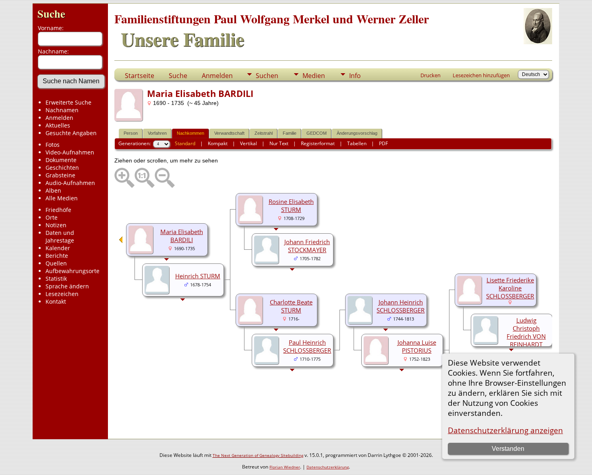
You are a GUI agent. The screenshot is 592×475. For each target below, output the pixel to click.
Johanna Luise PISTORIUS (416, 346)
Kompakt (218, 143)
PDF (383, 143)
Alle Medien (62, 198)
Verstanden (508, 448)
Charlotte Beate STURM (291, 306)
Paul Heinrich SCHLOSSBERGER (307, 346)
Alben (53, 190)
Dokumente (61, 160)
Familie (289, 133)
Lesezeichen (62, 294)
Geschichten (62, 167)
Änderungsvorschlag (357, 133)
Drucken (430, 75)
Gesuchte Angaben (71, 133)
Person (131, 133)
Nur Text (278, 143)
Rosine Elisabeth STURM (291, 205)
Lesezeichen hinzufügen (481, 75)
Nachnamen (62, 110)
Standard (185, 143)
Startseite (139, 75)
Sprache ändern (67, 286)
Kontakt (56, 301)
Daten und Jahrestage (60, 236)
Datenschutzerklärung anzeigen (505, 430)
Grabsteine (60, 175)
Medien (313, 75)
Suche (51, 13)
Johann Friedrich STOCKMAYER (307, 246)
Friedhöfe (58, 210)
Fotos (53, 144)
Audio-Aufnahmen (70, 183)
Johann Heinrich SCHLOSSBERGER (400, 306)
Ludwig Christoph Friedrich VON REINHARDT (526, 332)
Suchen (267, 75)
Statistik (56, 278)
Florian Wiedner (284, 467)
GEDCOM (316, 133)
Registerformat (318, 143)
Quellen (56, 263)
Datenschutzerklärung (327, 467)
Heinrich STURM (197, 276)
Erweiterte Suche (68, 102)
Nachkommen (190, 133)
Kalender (58, 248)
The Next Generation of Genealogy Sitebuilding (258, 455)
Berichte (57, 255)
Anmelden (59, 117)
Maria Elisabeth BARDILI (181, 236)
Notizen (56, 225)
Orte (52, 217)
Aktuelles (58, 125)
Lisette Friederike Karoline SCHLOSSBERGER (510, 288)
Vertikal (248, 143)
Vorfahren (157, 133)
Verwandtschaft (229, 133)
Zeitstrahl (264, 133)
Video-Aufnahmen (70, 152)
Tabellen (356, 143)
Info (355, 75)
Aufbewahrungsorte (72, 271)
